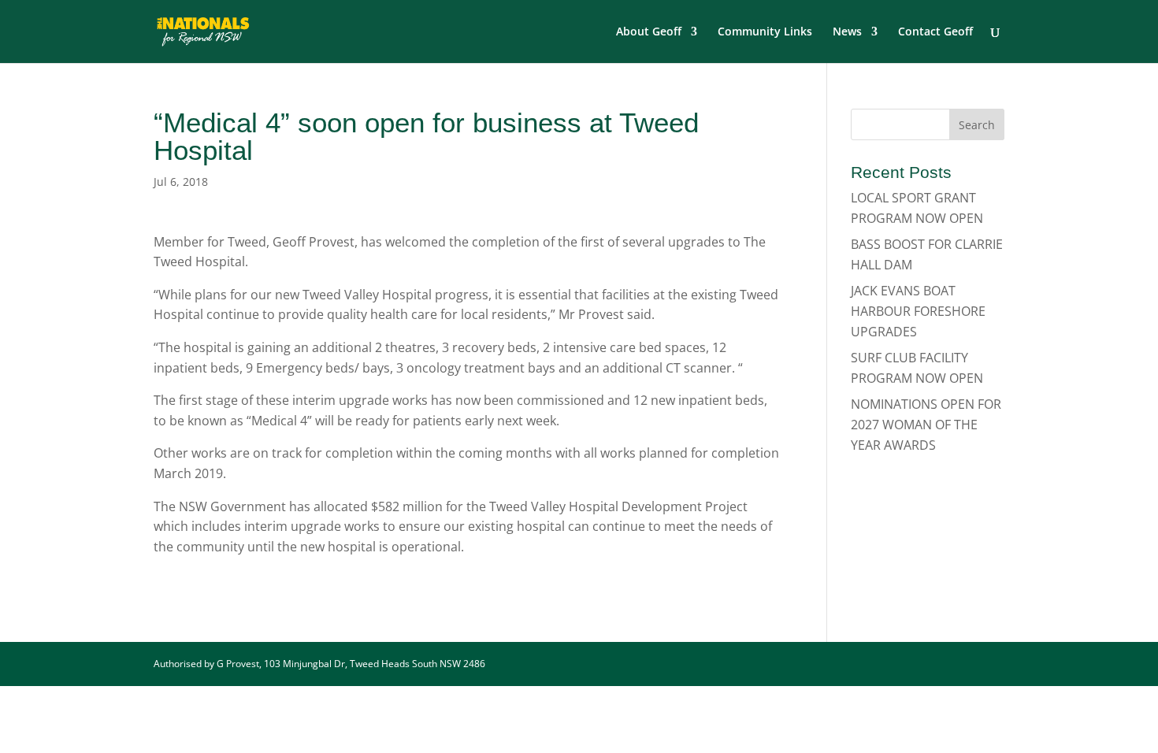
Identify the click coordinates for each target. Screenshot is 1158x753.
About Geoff (648, 32)
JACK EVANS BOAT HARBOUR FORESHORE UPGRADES (918, 310)
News (847, 32)
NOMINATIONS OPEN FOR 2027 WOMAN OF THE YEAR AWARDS (926, 424)
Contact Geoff (935, 32)
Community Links (765, 32)
